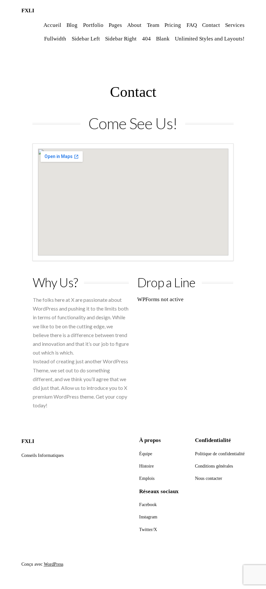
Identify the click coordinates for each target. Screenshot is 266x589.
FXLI (27, 10)
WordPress (53, 564)
